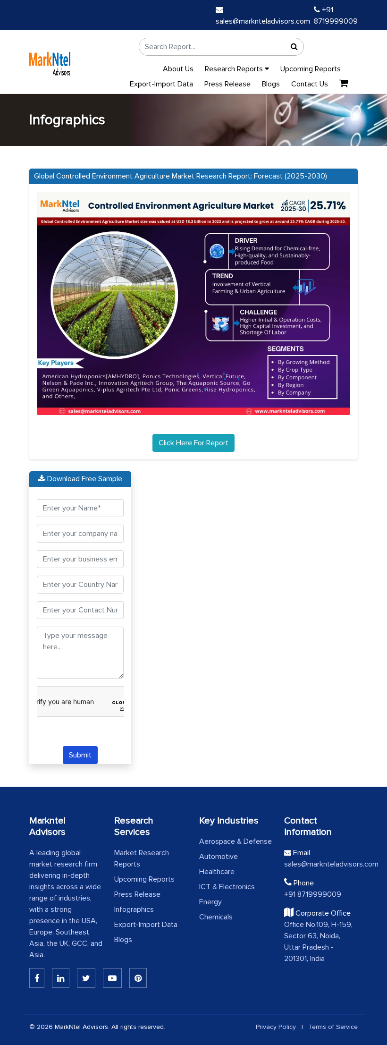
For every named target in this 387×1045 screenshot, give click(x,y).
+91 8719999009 (312, 894)
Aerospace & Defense (235, 841)
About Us (178, 69)
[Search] (294, 46)
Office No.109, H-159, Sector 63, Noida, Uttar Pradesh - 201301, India (318, 941)
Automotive (218, 856)
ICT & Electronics (227, 887)
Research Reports (235, 69)
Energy (210, 902)
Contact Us (309, 84)
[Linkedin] (36, 978)
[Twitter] (86, 978)
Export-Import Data (161, 84)
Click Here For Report (193, 443)
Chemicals (216, 917)
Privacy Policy (276, 1027)
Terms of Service (333, 1027)
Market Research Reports (141, 858)
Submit (80, 755)
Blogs (271, 84)
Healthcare (217, 871)
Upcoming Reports (310, 69)
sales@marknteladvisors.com (321, 864)
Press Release (227, 84)
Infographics (134, 909)
